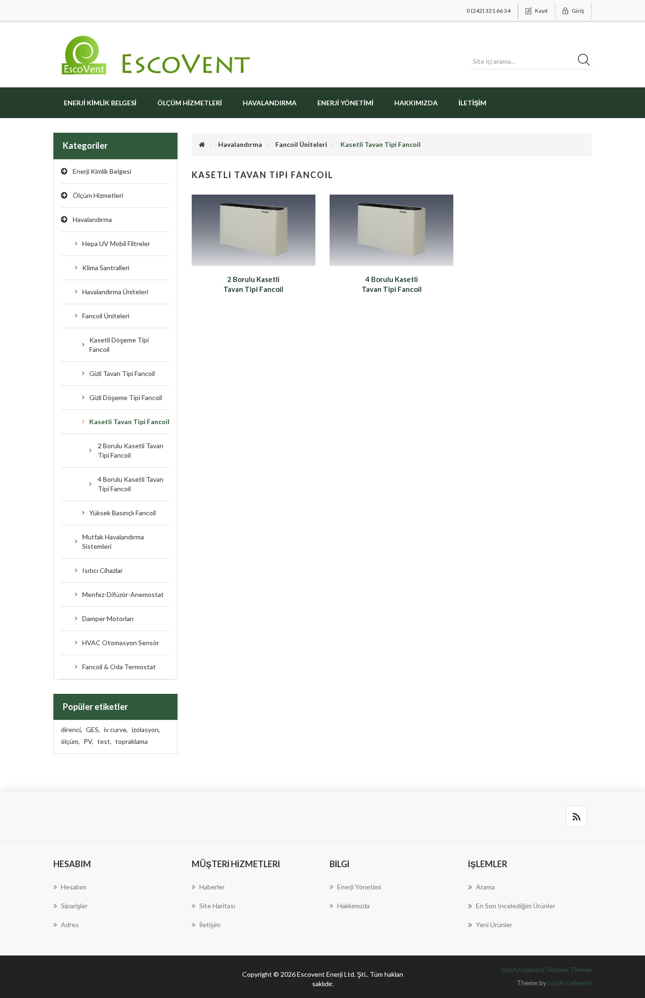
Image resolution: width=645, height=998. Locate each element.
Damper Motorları (108, 618)
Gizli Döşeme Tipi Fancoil (125, 397)
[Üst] (202, 144)
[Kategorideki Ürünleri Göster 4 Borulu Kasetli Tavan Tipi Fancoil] (391, 229)
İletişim (472, 103)
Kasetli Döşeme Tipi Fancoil (119, 344)
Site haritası (217, 906)
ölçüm (70, 741)
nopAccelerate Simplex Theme (546, 969)
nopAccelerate (570, 983)
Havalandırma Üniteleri (115, 292)
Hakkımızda (416, 103)
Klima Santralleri (105, 268)
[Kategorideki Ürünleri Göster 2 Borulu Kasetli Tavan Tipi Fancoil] (253, 229)
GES (93, 729)
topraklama (131, 741)
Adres (70, 925)
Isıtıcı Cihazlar (102, 570)
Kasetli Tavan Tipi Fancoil (129, 422)
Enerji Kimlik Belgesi (100, 103)
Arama (485, 887)
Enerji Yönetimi (345, 103)
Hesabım (73, 887)
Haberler (212, 887)
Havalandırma (92, 219)
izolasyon (146, 729)
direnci (71, 729)
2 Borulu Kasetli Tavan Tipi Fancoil (130, 450)
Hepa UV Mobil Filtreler (116, 243)
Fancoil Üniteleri (105, 316)
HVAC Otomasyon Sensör (120, 643)
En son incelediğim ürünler (515, 906)
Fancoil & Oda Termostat (119, 667)
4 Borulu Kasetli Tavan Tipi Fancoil (130, 484)
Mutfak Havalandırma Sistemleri (113, 541)
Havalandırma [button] (270, 103)
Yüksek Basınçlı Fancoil (122, 513)
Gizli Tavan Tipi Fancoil (122, 373)
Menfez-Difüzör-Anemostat (123, 594)
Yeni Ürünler (494, 925)
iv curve (116, 729)
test (104, 741)
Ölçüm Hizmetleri (189, 103)
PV (88, 741)
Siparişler (74, 906)
